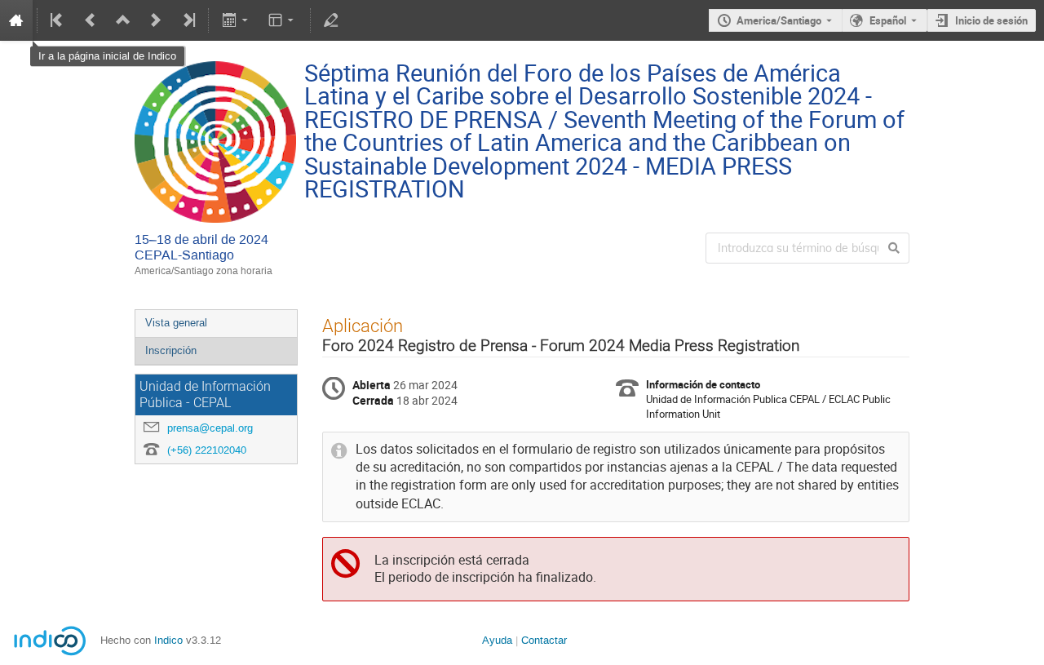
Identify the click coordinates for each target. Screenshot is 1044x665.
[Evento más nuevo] (155, 20)
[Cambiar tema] (282, 20)
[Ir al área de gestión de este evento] (331, 20)
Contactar (544, 640)
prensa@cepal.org (210, 428)
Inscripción (171, 350)
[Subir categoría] (123, 20)
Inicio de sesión (991, 20)
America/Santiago (779, 20)
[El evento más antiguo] (58, 20)
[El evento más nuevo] (187, 20)
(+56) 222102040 (206, 450)
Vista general (176, 323)
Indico (168, 640)
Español (887, 20)
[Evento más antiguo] (90, 20)
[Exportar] (236, 20)
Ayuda (497, 640)
